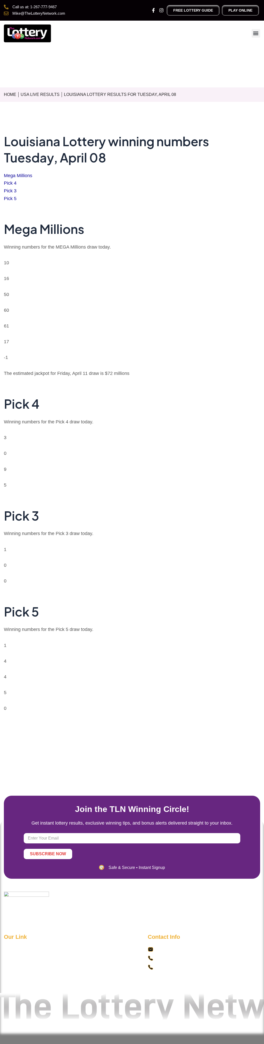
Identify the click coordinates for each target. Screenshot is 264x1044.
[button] (256, 33)
